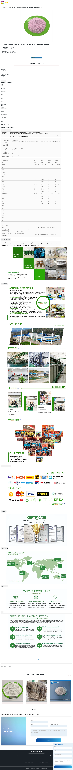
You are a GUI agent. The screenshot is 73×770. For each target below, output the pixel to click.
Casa (3, 7)
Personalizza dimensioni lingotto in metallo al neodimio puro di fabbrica (17, 657)
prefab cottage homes (29, 762)
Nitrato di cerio (29, 665)
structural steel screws (50, 755)
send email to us (37, 57)
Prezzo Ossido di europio (6, 666)
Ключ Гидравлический (43, 762)
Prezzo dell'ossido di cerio (37, 665)
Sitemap (45, 768)
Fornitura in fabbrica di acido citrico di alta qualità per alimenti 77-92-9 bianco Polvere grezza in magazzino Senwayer (24, 659)
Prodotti (8, 7)
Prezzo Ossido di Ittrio (5, 665)
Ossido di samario (13, 665)
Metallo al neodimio (47, 665)
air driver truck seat (36, 755)
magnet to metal (46, 758)
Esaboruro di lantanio (66, 665)
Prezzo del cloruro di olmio (56, 665)
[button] (67, 3)
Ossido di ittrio (20, 665)
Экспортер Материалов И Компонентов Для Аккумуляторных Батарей (23, 758)
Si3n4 (25, 665)
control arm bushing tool (22, 755)
